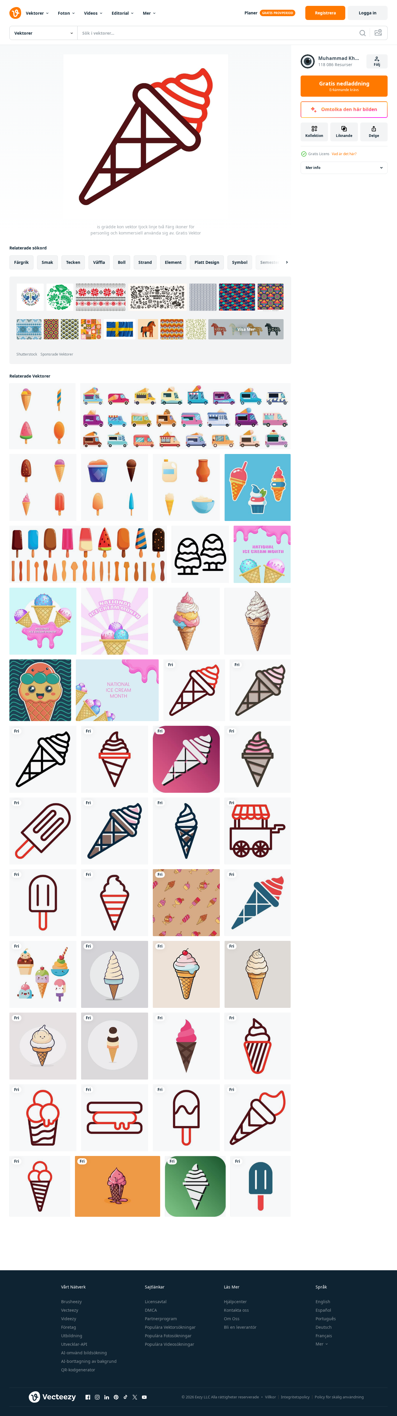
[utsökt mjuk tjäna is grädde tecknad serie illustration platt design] (114, 974)
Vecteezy (69, 1310)
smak (47, 262)
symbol (239, 262)
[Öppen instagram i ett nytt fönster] (97, 1397)
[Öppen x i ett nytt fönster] (135, 1397)
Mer (147, 13)
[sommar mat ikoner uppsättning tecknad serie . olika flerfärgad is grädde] (42, 416)
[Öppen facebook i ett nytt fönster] (88, 1397)
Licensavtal (156, 1301)
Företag (68, 1327)
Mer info (313, 167)
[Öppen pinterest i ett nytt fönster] (116, 1397)
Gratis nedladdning (344, 86)
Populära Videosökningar (169, 1344)
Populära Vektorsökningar (170, 1327)
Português (326, 1318)
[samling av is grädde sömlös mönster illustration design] (186, 902)
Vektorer (35, 13)
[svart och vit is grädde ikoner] (200, 554)
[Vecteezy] (15, 13)
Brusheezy (71, 1301)
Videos (91, 13)
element (173, 262)
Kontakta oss (236, 1310)
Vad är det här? (344, 153)
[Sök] (362, 32)
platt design (207, 262)
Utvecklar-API (74, 1344)
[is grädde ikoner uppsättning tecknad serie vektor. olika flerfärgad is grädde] (114, 487)
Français (324, 1335)
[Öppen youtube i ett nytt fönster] (144, 1397)
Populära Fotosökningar (168, 1335)
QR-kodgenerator (78, 1370)
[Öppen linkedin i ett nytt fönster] (106, 1397)
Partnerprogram (161, 1318)
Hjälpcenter (235, 1301)
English (323, 1301)
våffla (99, 262)
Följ (377, 64)
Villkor (270, 1397)
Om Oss (231, 1318)
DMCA (151, 1310)
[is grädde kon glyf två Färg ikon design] (258, 902)
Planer (250, 13)
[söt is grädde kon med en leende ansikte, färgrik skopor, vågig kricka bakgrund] (40, 690)
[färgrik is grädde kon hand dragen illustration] (258, 621)
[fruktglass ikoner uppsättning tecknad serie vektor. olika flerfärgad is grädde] (42, 487)
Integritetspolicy (295, 1397)
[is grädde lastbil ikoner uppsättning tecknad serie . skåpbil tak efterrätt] (185, 416)
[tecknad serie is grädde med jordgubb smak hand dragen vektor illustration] (117, 1186)
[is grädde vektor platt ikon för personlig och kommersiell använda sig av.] (186, 1046)
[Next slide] (281, 262)
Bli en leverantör (240, 1327)
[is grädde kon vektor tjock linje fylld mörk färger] (114, 830)
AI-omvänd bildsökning (84, 1352)
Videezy (68, 1318)
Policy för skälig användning (339, 1397)
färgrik (21, 262)
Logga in (367, 13)
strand (145, 262)
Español (323, 1310)
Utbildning (71, 1335)
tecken (73, 262)
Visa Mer (246, 329)
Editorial (120, 13)
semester (269, 262)
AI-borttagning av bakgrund (89, 1361)
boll (121, 262)
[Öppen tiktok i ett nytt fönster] (125, 1397)
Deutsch (324, 1327)
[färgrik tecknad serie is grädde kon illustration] (186, 621)
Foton (64, 13)
